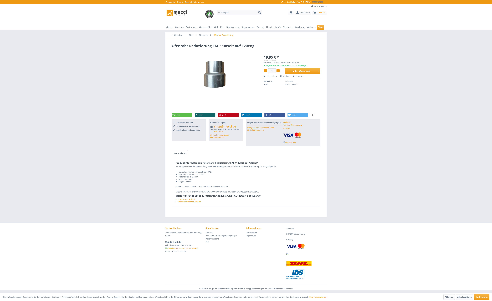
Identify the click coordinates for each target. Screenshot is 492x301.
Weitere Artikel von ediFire (189, 201)
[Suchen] (259, 12)
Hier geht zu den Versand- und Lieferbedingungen (260, 128)
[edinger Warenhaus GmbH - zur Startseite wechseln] (177, 13)
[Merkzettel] (291, 12)
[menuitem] (239, 12)
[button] (182, 115)
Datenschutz (251, 232)
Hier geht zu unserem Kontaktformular (219, 136)
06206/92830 (317, 2)
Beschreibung (180, 153)
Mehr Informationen (317, 297)
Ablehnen (449, 297)
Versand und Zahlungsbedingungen (221, 235)
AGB (207, 242)
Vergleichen (271, 76)
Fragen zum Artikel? (186, 199)
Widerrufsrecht (212, 239)
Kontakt (209, 232)
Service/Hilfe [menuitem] (319, 6)
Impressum (251, 235)
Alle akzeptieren (464, 297)
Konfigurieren (482, 297)
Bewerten (299, 76)
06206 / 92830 (218, 131)
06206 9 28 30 (173, 242)
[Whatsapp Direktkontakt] (184, 248)
